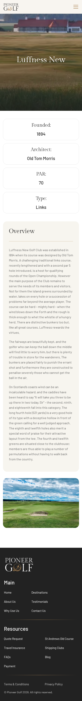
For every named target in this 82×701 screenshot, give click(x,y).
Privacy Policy (54, 684)
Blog (48, 657)
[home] (18, 7)
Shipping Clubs (54, 648)
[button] (75, 7)
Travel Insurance (14, 648)
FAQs (7, 657)
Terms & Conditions (16, 684)
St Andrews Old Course (59, 638)
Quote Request (13, 638)
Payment (9, 666)
